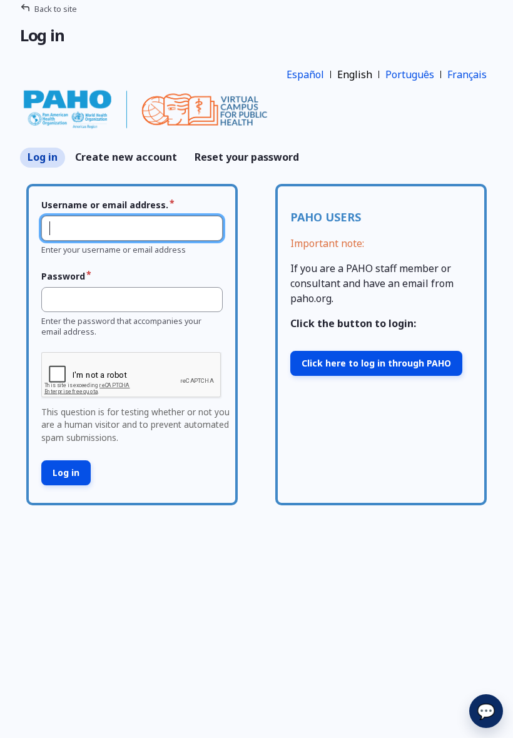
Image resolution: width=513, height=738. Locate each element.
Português (409, 74)
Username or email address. (104, 205)
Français (467, 74)
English (354, 74)
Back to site (55, 8)
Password (63, 276)
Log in (43, 157)
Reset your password (247, 157)
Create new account (126, 157)
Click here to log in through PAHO (376, 363)
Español (305, 74)
